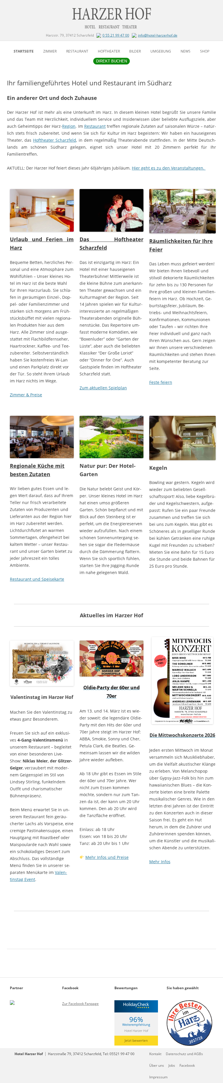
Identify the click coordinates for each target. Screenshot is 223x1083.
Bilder (135, 51)
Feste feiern (160, 382)
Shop (204, 51)
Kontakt (155, 1053)
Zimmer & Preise (26, 394)
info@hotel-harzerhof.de (157, 35)
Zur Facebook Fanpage (80, 1003)
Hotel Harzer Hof (136, 1030)
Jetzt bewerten (136, 1040)
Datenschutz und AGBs (184, 1053)
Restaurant (77, 51)
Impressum (158, 1077)
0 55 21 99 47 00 (115, 35)
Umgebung (160, 51)
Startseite (24, 51)
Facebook (187, 1065)
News (185, 51)
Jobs (171, 1065)
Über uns (156, 1065)
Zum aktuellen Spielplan (103, 388)
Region (68, 126)
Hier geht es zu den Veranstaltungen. (169, 168)
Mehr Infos (159, 861)
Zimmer (50, 51)
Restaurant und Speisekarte (37, 579)
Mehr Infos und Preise (107, 857)
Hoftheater (109, 51)
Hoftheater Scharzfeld (54, 140)
